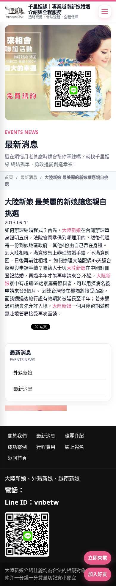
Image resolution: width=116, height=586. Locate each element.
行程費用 (45, 447)
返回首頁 (17, 458)
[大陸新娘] (15, 11)
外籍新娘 (22, 372)
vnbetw (46, 501)
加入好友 (97, 574)
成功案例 (17, 447)
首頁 (9, 177)
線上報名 (74, 447)
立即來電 (97, 558)
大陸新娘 (71, 230)
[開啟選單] (104, 11)
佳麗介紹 (74, 435)
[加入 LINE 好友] (27, 534)
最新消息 (29, 177)
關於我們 (17, 435)
